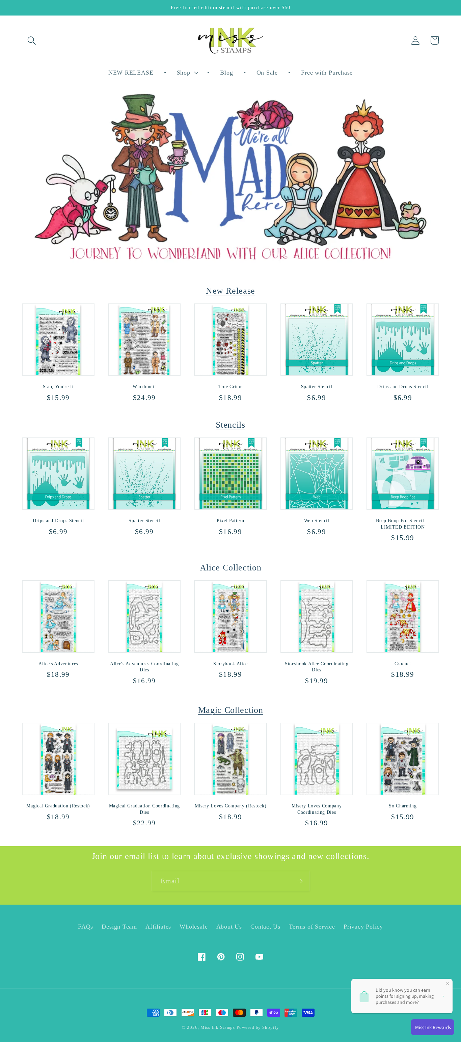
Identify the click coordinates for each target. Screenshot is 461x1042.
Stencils (230, 425)
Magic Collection (230, 710)
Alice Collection (231, 567)
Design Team (119, 926)
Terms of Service (312, 926)
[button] (31, 40)
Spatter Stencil (316, 386)
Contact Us (265, 926)
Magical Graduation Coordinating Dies (144, 809)
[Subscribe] (299, 881)
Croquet (403, 663)
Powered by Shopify (258, 1027)
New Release (230, 291)
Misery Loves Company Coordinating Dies (317, 809)
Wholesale (194, 926)
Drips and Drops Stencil (402, 386)
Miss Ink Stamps (217, 1027)
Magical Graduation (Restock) (58, 805)
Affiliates (158, 926)
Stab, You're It (58, 386)
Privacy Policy (363, 926)
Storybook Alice (230, 663)
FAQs (85, 926)
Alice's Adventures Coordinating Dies (144, 667)
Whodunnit (144, 386)
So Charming (402, 805)
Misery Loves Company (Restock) (231, 805)
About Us (229, 926)
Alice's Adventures (58, 663)
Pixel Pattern (230, 520)
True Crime (230, 386)
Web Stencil (316, 520)
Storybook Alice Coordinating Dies (316, 667)
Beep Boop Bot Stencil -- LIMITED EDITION (403, 524)
